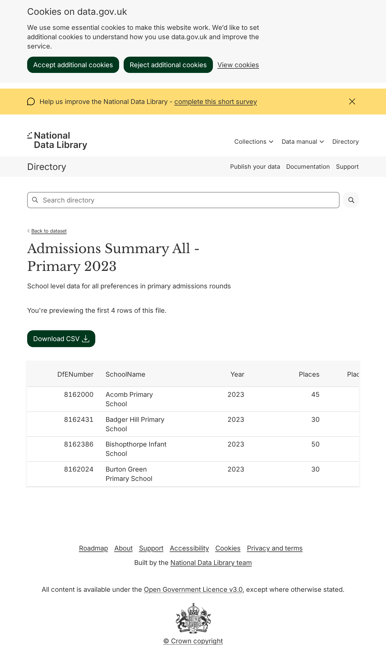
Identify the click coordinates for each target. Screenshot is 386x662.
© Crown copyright (193, 641)
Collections (250, 141)
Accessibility (189, 548)
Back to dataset (49, 231)
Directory (345, 141)
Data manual (299, 141)
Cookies (228, 548)
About (123, 548)
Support (347, 166)
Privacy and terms (275, 548)
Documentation (308, 166)
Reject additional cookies (168, 65)
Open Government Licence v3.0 (193, 589)
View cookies (238, 65)
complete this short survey (215, 101)
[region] (193, 424)
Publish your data (255, 166)
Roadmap (93, 548)
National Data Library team (211, 562)
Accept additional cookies (73, 65)
